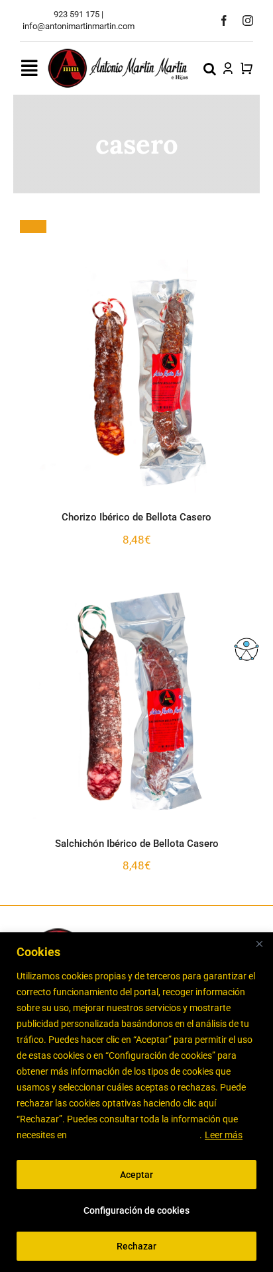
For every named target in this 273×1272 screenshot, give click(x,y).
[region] (136, 1102)
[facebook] (224, 20)
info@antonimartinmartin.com (79, 26)
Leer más (224, 1135)
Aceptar (136, 1174)
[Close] (259, 944)
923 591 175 (76, 14)
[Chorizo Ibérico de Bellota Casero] (136, 376)
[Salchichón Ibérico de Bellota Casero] (136, 702)
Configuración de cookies (136, 1210)
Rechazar (136, 1246)
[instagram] (248, 20)
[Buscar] (209, 68)
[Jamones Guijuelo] (118, 52)
